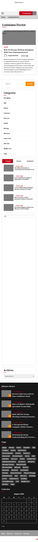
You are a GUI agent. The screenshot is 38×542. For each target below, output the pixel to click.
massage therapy (8, 464)
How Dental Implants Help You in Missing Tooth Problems (24, 208)
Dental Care (22, 450)
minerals (17, 467)
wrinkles (5, 484)
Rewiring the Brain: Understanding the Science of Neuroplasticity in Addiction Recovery (23, 436)
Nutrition (7, 133)
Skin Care (7, 143)
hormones (22, 461)
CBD (5, 103)
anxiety (11, 447)
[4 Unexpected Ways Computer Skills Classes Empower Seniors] (6, 424)
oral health (24, 470)
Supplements (14, 478)
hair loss (14, 459)
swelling (24, 478)
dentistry (26, 453)
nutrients (5, 470)
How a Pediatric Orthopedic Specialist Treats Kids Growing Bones (23, 405)
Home (3, 533)
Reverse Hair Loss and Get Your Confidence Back (23, 395)
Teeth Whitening (7, 481)
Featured (7, 113)
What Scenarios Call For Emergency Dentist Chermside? (23, 198)
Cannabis (27, 447)
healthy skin (31, 459)
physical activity (16, 473)
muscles (25, 467)
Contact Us (18, 533)
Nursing (6, 128)
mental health (21, 464)
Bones (19, 447)
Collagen (5, 450)
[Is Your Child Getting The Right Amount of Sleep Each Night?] (8, 187)
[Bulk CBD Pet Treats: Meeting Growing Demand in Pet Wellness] (6, 414)
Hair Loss (7, 118)
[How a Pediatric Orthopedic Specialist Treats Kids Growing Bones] (6, 403)
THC (17, 481)
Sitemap (26, 533)
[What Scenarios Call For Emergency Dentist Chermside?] (8, 197)
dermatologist (17, 456)
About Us (10, 533)
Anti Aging (7, 98)
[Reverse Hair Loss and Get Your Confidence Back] (6, 393)
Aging (4, 447)
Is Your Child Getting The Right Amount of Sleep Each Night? (23, 188)
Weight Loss (7, 148)
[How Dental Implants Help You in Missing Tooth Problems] (8, 207)
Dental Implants (7, 453)
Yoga (5, 154)
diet (33, 456)
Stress (4, 478)
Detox (27, 456)
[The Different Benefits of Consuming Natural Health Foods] (8, 168)
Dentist (18, 453)
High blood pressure (9, 461)
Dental (6, 108)
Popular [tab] (8, 161)
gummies (5, 459)
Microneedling (7, 467)
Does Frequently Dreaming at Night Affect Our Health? (23, 178)
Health (6, 47)
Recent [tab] (19, 161)
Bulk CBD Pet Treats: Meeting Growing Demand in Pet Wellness (24, 415)
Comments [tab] (30, 161)
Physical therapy (29, 473)
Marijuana (31, 461)
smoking (32, 476)
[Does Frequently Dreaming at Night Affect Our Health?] (8, 177)
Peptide (5, 473)
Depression (6, 456)
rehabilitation (7, 476)
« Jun (2, 526)
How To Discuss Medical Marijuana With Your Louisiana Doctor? (19, 51)
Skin (16, 476)
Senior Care (7, 138)
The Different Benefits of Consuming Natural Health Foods (24, 168)
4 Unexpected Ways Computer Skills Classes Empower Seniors (22, 426)
